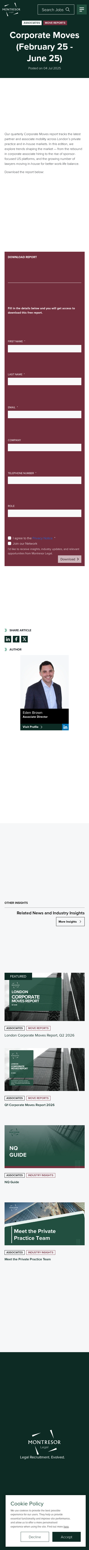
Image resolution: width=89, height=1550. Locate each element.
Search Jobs (53, 9)
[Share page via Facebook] (16, 639)
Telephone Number (21, 473)
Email (12, 407)
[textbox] (44, 348)
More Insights (68, 922)
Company (14, 440)
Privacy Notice (42, 538)
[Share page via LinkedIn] (8, 639)
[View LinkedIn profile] (65, 727)
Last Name (15, 374)
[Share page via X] (24, 639)
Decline (35, 1536)
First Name (15, 341)
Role (11, 506)
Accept (66, 1536)
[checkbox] (9, 538)
